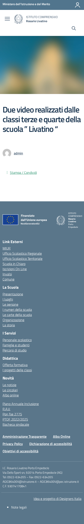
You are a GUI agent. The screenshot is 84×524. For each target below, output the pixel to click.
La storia (9, 325)
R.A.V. (6, 408)
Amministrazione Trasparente (25, 436)
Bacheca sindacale (16, 424)
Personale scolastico (17, 339)
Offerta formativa (15, 364)
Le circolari (10, 390)
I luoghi (8, 299)
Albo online (11, 395)
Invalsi (7, 274)
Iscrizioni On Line (15, 268)
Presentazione (13, 294)
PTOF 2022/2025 (15, 419)
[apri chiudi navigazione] (7, 19)
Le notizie (9, 384)
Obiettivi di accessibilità (20, 451)
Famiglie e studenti (16, 345)
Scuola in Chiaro (14, 263)
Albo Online (61, 436)
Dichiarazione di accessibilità (50, 443)
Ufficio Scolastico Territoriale (22, 258)
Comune (8, 279)
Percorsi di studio (14, 350)
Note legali (19, 507)
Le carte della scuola (17, 314)
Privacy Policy (13, 443)
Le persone (10, 304)
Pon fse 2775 (12, 414)
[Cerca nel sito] (73, 29)
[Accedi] (77, 5)
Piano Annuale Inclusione (21, 403)
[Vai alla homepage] (18, 19)
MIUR (7, 248)
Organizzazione (13, 319)
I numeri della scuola (17, 309)
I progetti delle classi (17, 370)
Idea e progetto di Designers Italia (57, 498)
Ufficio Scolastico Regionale (22, 253)
